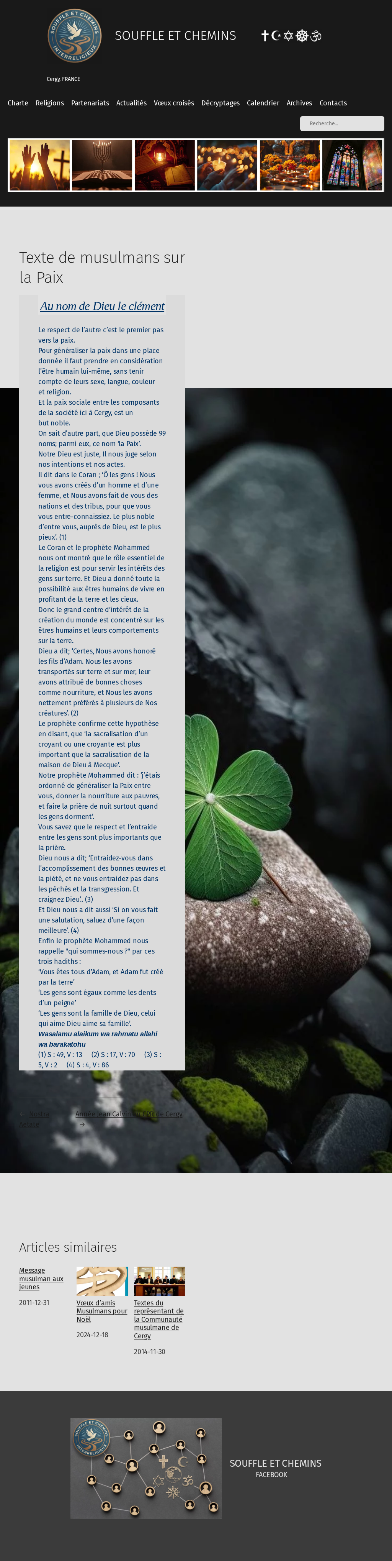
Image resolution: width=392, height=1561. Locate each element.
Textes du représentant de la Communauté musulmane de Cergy (159, 1319)
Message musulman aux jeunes (41, 1279)
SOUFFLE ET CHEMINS (175, 35)
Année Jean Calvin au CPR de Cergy (128, 1114)
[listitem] (39, 165)
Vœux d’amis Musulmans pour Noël (102, 1311)
